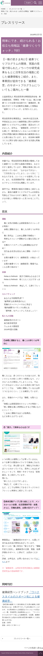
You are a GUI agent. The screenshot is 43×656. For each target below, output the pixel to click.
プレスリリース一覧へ (22, 638)
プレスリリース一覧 (15, 9)
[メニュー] (40, 3)
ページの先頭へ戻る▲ (33, 648)
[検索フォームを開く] (35, 3)
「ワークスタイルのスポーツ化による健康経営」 (21, 596)
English (28, 2)
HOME (3, 9)
